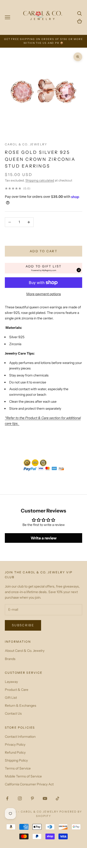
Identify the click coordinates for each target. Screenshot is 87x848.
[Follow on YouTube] (45, 798)
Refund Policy (15, 752)
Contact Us (13, 713)
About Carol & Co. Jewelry (24, 650)
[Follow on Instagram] (19, 798)
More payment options (43, 294)
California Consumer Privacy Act (29, 784)
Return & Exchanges (20, 705)
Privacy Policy (15, 744)
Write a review (44, 538)
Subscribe (23, 625)
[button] (43, 268)
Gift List (11, 697)
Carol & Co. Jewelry (26, 144)
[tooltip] (79, 270)
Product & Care (16, 689)
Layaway (11, 682)
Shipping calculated (39, 180)
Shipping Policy (16, 760)
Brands (10, 659)
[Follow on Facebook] (7, 798)
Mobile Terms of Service (23, 776)
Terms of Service (18, 768)
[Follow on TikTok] (57, 798)
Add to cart (43, 251)
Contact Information (20, 736)
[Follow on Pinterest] (32, 798)
